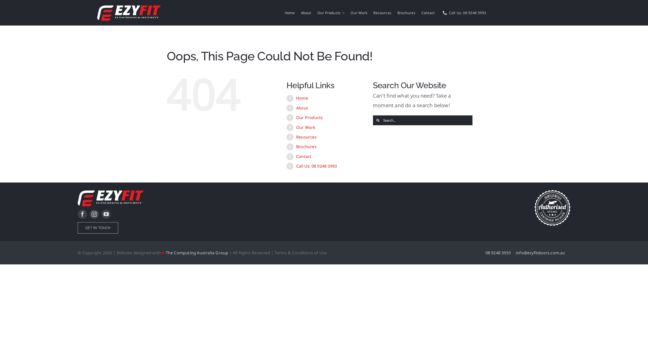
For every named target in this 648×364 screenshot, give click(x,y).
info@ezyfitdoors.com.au (540, 253)
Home (302, 98)
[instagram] (94, 214)
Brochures (306, 146)
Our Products (309, 117)
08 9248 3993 (498, 253)
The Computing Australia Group (197, 253)
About (302, 108)
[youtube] (106, 214)
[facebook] (82, 214)
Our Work (306, 127)
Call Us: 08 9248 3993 (316, 166)
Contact (303, 156)
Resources (306, 137)
